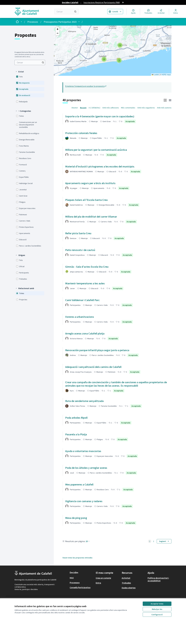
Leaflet (156, 74)
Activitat (126, 578)
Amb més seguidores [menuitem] (146, 107)
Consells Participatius (80, 587)
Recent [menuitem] (83, 107)
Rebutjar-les (157, 609)
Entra (98, 582)
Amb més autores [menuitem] (164, 107)
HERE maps (166, 74)
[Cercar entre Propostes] (43, 62)
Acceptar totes (157, 603)
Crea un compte (103, 578)
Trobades (126, 582)
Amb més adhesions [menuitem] (110, 107)
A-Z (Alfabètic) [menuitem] (94, 107)
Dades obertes (128, 587)
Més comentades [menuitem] (128, 107)
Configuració (157, 614)
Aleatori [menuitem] (74, 107)
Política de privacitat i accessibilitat (158, 579)
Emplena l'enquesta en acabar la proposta (86, 86)
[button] (20, 71)
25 (87, 541)
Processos (32, 21)
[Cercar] (75, 11)
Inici (72, 577)
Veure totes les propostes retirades (77, 557)
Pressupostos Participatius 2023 (60, 21)
